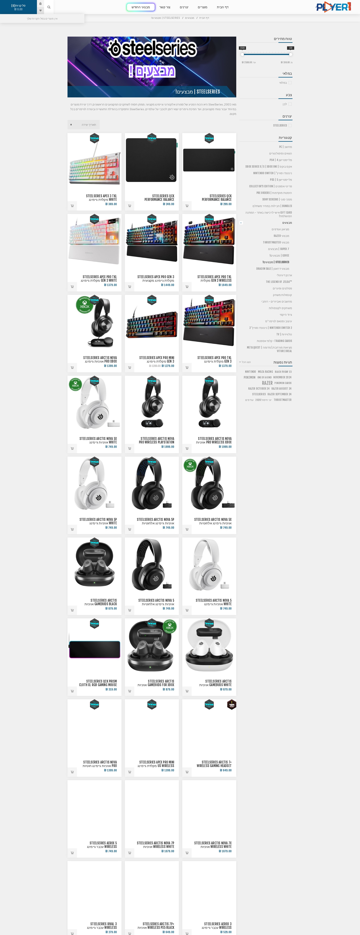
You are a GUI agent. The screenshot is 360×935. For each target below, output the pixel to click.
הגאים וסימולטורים (280, 153)
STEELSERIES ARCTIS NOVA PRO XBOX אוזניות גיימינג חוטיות (100, 361)
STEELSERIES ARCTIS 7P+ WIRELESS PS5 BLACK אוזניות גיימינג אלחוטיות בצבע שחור (155, 927)
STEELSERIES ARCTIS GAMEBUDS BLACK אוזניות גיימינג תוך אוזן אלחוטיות (100, 604)
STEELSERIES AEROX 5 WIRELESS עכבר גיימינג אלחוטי (102, 846)
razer (267, 383)
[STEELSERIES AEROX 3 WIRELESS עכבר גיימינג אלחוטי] (209, 888)
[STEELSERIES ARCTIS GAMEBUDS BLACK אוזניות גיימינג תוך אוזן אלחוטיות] (95, 565)
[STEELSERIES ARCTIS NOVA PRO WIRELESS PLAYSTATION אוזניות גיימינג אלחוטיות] (152, 403)
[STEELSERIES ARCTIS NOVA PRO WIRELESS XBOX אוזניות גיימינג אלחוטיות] (209, 403)
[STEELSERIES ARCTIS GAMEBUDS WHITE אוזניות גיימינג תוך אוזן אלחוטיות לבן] (209, 645)
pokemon (249, 377)
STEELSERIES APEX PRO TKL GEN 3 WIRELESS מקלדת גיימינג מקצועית (214, 280)
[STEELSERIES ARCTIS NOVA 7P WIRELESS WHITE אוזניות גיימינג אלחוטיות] (152, 807)
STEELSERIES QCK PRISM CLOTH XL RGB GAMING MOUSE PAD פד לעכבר (98, 684)
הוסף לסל (187, 206)
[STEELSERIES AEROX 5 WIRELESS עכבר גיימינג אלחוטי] (95, 807)
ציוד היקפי (286, 314)
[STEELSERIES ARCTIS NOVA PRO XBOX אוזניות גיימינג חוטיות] (95, 322)
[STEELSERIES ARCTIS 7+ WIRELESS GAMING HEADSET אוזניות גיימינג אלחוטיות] (209, 726)
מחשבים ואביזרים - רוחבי (276, 301)
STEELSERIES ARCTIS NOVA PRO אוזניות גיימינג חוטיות (100, 764)
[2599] (242, 54)
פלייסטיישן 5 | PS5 (281, 179)
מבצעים (287, 222)
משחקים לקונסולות (280, 308)
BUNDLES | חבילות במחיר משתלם (272, 206)
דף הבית (204, 17)
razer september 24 (280, 394)
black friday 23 (283, 371)
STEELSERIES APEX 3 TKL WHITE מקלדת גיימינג (101, 198)
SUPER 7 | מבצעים (278, 249)
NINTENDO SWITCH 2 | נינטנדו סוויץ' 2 (270, 328)
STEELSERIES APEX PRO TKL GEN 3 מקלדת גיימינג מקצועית (214, 361)
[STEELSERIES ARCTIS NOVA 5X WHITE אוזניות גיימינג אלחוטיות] (95, 403)
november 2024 (282, 377)
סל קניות (19, 7)
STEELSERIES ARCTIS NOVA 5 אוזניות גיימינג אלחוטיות (156, 602)
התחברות (37, 3)
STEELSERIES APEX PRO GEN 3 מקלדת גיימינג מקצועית (155, 278)
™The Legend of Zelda (279, 282)
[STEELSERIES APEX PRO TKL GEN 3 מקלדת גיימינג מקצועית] (209, 322)
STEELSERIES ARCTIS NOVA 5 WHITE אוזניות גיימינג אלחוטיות (214, 604)
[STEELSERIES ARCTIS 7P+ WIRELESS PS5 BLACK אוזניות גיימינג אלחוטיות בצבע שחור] (152, 888)
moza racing (265, 371)
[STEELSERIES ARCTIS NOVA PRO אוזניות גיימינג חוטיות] (95, 726)
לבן (285, 104)
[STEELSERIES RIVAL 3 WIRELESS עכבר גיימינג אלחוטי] (95, 888)
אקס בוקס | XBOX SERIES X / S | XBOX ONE (268, 166)
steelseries (259, 394)
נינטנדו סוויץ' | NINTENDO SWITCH (272, 173)
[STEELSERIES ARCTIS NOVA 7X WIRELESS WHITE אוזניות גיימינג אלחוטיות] (209, 807)
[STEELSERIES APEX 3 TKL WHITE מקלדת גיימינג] (95, 160)
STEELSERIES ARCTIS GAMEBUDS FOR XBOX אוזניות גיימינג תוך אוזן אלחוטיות (156, 684)
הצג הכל (246, 362)
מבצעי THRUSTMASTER (276, 242)
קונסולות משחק (282, 295)
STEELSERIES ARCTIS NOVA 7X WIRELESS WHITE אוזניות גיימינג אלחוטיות (213, 846)
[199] (290, 54)
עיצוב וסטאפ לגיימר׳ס (278, 321)
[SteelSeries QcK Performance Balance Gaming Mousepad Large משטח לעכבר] (152, 160)
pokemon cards (283, 383)
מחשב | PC (285, 147)
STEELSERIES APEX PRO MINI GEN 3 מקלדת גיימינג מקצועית (156, 361)
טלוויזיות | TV (284, 334)
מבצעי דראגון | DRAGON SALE (272, 268)
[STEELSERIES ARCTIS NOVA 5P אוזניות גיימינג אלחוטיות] (152, 484)
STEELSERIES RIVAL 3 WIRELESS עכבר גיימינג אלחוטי (102, 927)
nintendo (250, 371)
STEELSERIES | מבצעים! (276, 262)
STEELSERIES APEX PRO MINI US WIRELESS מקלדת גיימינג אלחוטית (156, 765)
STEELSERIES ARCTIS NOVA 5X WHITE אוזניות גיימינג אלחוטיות (98, 442)
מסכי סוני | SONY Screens (277, 199)
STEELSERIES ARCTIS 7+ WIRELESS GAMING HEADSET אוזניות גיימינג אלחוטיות (214, 765)
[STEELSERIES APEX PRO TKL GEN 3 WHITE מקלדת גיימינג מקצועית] (95, 241)
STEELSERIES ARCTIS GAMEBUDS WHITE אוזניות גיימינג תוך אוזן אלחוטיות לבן (212, 684)
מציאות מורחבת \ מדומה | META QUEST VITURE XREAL (269, 349)
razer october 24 (259, 388)
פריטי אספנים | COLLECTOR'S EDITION (270, 186)
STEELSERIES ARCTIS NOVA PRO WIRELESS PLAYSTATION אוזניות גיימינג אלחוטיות (156, 442)
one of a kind (264, 377)
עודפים (249, 399)
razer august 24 (282, 388)
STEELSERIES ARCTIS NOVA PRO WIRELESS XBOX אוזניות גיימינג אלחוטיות (214, 442)
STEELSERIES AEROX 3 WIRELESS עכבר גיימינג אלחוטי (217, 927)
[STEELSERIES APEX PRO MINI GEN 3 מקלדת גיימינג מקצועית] (152, 322)
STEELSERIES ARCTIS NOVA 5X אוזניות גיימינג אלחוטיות (213, 521)
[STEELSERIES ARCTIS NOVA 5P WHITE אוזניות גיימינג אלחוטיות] (95, 484)
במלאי (283, 82)
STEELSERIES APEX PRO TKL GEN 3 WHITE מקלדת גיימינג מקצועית (99, 280)
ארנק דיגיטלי (284, 275)
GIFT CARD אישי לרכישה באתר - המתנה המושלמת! (268, 214)
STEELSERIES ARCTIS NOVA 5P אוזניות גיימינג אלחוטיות (155, 521)
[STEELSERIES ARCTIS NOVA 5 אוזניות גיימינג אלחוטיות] (152, 565)
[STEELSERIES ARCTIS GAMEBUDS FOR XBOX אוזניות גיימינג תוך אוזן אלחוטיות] (152, 645)
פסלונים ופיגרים (282, 288)
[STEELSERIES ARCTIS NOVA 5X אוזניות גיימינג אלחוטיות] (209, 484)
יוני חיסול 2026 (263, 399)
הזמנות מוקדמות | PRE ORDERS (274, 193)
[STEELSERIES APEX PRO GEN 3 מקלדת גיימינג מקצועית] (152, 241)
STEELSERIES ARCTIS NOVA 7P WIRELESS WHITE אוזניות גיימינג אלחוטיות (155, 846)
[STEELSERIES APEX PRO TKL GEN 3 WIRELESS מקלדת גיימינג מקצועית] (209, 241)
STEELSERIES (280, 125)
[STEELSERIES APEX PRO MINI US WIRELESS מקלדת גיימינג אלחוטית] (152, 726)
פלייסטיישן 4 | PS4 (281, 160)
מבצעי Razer (281, 236)
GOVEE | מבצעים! (279, 255)
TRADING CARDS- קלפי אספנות (274, 341)
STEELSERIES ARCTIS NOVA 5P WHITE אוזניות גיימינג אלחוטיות (98, 523)
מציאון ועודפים (280, 229)
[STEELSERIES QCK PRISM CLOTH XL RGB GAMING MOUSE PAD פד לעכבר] (95, 645)
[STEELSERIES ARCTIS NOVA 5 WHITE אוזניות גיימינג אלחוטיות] (209, 565)
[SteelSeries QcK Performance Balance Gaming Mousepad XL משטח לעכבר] (209, 160)
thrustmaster (283, 400)
